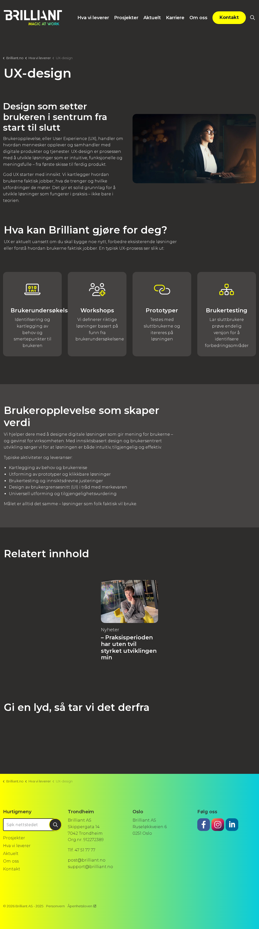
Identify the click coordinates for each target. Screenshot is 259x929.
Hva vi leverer (93, 17)
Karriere (175, 17)
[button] (194, 148)
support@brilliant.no (90, 866)
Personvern (55, 906)
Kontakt (229, 17)
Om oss (198, 17)
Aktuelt (152, 17)
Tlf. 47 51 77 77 (81, 850)
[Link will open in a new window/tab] (203, 824)
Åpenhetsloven (80, 906)
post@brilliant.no (86, 860)
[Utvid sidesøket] (252, 17)
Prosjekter (126, 17)
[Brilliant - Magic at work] (33, 17)
